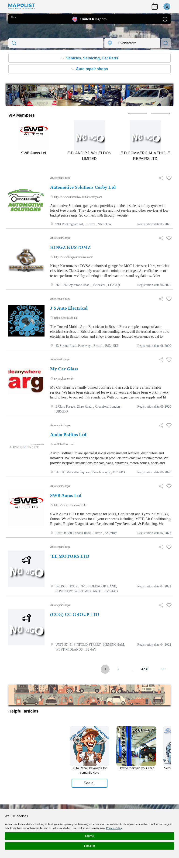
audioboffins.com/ (63, 444)
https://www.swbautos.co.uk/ (69, 505)
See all (89, 783)
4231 (145, 669)
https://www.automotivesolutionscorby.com (77, 197)
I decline (89, 845)
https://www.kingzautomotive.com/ (73, 257)
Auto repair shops (91, 69)
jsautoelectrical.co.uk (65, 317)
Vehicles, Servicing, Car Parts (91, 58)
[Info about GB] (165, 19)
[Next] (162, 669)
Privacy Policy (114, 828)
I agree (89, 836)
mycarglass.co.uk (63, 378)
